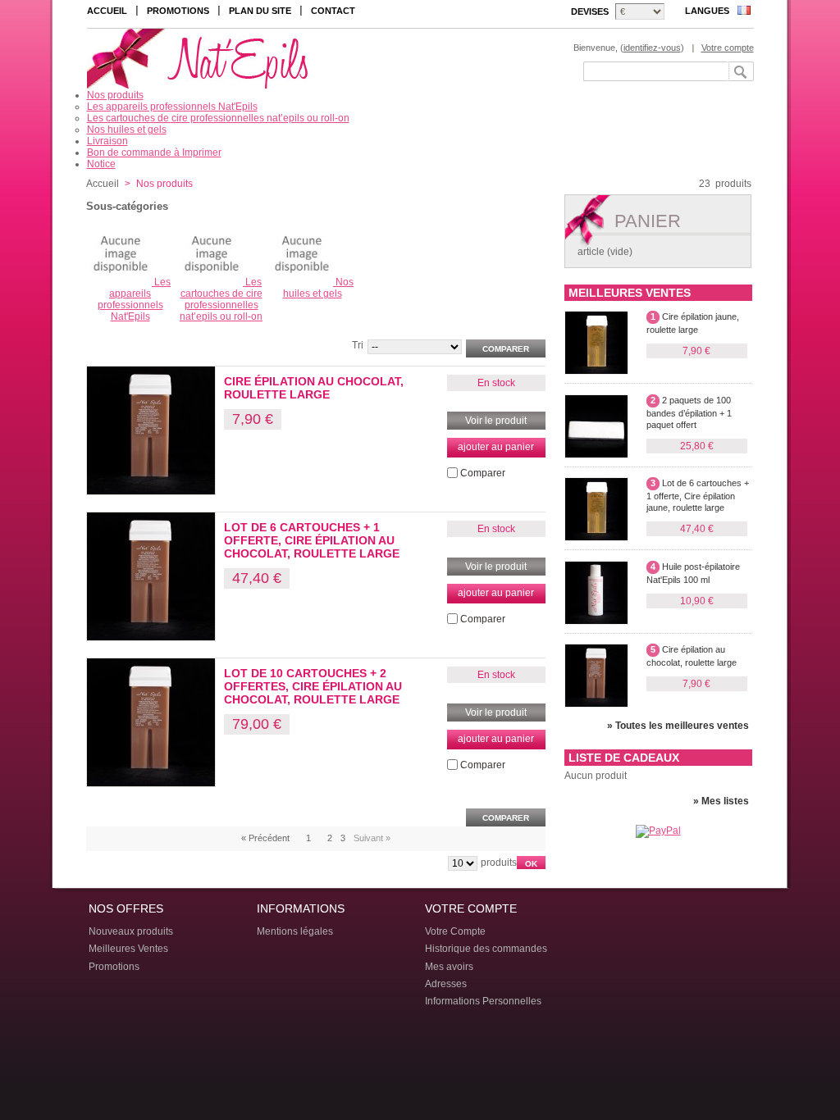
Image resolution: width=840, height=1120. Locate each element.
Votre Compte (455, 931)
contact (333, 11)
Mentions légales (295, 931)
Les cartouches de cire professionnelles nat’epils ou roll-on (218, 118)
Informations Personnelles (483, 1001)
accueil (107, 11)
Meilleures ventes (629, 292)
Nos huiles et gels (127, 129)
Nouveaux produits (131, 931)
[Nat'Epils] (195, 59)
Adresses (446, 984)
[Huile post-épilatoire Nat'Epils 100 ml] (601, 593)
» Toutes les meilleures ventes (678, 725)
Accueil (102, 183)
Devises (590, 11)
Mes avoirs (449, 966)
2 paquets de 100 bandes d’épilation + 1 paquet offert (689, 412)
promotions (178, 11)
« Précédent (265, 838)
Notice (101, 164)
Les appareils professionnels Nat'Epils (172, 106)
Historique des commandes (486, 948)
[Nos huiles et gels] (303, 282)
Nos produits (115, 95)
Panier (647, 221)
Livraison (107, 141)
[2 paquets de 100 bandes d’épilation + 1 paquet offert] (601, 426)
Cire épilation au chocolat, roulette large (314, 388)
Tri (357, 345)
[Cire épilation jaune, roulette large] (601, 343)
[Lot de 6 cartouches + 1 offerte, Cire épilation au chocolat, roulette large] (151, 576)
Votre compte (727, 47)
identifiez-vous (652, 47)
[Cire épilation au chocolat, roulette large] (151, 431)
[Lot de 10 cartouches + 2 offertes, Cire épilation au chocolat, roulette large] (151, 722)
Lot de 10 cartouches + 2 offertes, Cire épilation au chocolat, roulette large (313, 686)
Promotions (114, 966)
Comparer (482, 473)
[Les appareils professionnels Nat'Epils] (121, 282)
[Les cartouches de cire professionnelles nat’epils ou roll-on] (212, 282)
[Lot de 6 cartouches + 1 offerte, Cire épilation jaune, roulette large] (601, 509)
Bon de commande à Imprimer (154, 152)
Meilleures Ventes (128, 948)
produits (499, 862)
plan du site (260, 11)
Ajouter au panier (496, 447)
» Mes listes (721, 801)
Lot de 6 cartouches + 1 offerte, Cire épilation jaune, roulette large (697, 495)
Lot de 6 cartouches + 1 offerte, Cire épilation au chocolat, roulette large (311, 540)
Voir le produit (496, 420)
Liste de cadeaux (623, 757)
